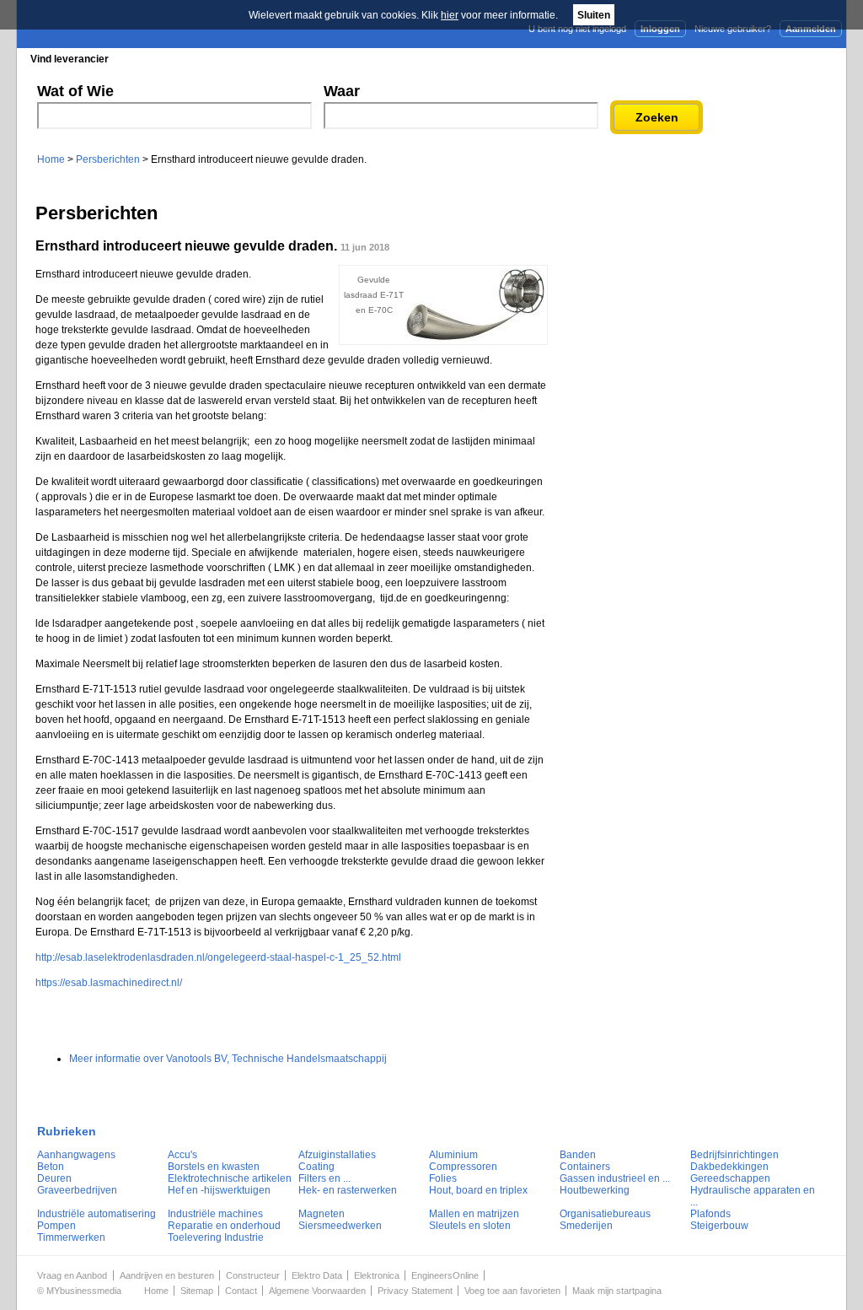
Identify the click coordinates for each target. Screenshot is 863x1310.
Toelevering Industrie (216, 1237)
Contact (241, 1291)
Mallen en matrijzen (474, 1214)
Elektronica (376, 1275)
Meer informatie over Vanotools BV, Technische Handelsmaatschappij (228, 1059)
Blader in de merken (319, 59)
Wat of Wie (75, 91)
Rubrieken (66, 1131)
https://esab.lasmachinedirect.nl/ (108, 983)
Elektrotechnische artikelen (230, 1178)
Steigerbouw (719, 1226)
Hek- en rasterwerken (347, 1190)
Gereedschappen (730, 1178)
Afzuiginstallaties (337, 1155)
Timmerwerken (71, 1237)
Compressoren (463, 1167)
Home (51, 159)
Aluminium (453, 1155)
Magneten (321, 1214)
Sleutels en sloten (470, 1226)
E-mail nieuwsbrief (560, 58)
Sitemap (196, 1291)
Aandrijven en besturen (167, 1275)
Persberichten (428, 59)
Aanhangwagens (76, 1155)
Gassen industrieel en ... (615, 1178)
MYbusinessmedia (83, 1291)
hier (449, 15)
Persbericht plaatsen (784, 58)
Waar (342, 91)
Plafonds (710, 1214)
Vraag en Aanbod (72, 1275)
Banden (578, 1155)
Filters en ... (324, 1178)
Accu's (182, 1155)
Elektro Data (317, 1275)
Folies (443, 1178)
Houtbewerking (595, 1190)
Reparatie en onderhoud (224, 1226)
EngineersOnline (445, 1275)
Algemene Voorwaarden (317, 1291)
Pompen (56, 1226)
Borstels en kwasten (214, 1167)
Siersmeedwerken (340, 1226)
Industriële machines (215, 1214)
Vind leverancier (69, 59)
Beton (50, 1167)
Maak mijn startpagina (617, 1291)
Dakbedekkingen (729, 1167)
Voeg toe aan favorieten (512, 1291)
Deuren (54, 1178)
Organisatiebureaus (605, 1214)
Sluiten (593, 15)
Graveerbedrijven (77, 1190)
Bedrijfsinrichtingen (734, 1155)
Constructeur (253, 1275)
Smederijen (586, 1226)
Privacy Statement (415, 1291)
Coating (316, 1167)
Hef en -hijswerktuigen (219, 1190)
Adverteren (666, 58)
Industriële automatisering (96, 1214)
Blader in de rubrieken (190, 59)
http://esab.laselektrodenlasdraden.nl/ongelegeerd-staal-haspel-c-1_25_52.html (218, 957)
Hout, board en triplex (478, 1190)
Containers (585, 1167)
